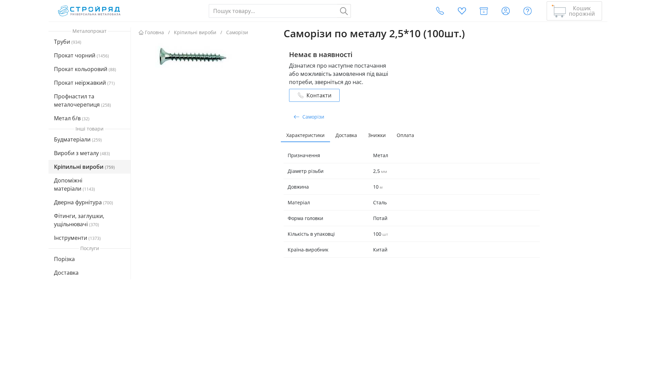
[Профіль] (505, 11)
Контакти (318, 95)
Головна (154, 32)
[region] (90, 163)
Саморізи (237, 32)
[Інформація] (527, 11)
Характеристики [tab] (305, 135)
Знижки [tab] (377, 135)
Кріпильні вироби (195, 32)
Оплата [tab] (405, 135)
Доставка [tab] (346, 135)
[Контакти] (440, 11)
